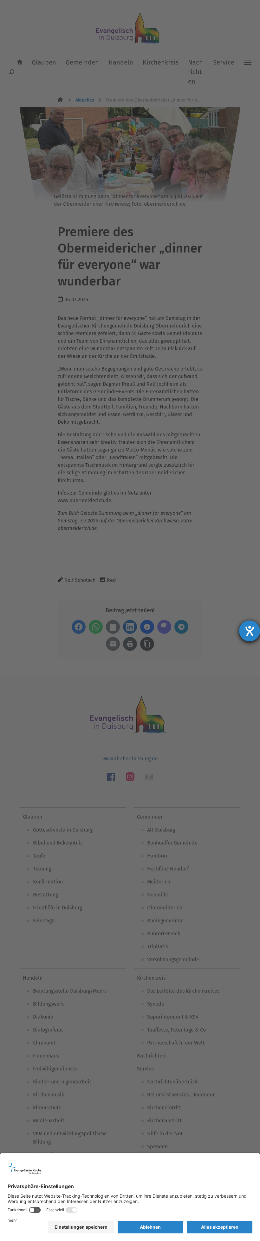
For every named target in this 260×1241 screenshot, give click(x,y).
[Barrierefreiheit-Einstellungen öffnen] (249, 630)
